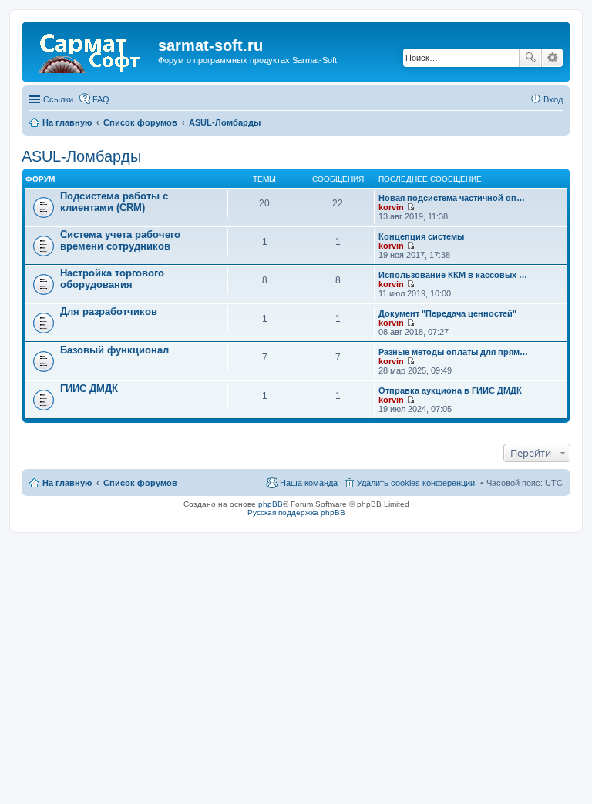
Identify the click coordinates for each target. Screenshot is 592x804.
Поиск (530, 58)
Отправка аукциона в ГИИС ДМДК (450, 390)
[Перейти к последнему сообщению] (410, 207)
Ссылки (58, 99)
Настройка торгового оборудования (112, 278)
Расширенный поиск (552, 58)
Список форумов (140, 482)
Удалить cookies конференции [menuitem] (416, 482)
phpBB (270, 504)
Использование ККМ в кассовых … (452, 275)
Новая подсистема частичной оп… (451, 198)
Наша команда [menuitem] (309, 482)
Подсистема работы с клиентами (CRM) (114, 201)
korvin (391, 207)
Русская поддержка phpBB (296, 512)
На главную (67, 482)
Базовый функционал (114, 350)
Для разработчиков (108, 311)
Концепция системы (421, 236)
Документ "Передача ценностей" (447, 313)
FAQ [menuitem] (100, 99)
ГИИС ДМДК (89, 388)
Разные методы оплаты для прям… (453, 352)
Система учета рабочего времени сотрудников (120, 240)
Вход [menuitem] (553, 99)
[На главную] (91, 50)
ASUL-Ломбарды (81, 156)
